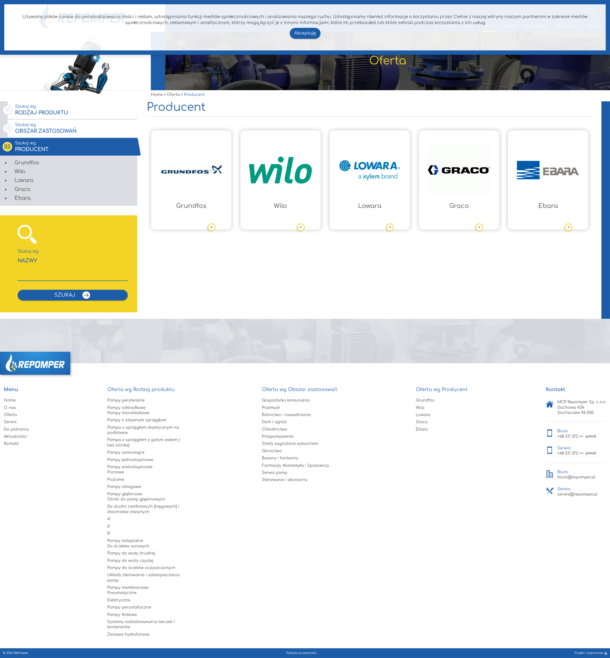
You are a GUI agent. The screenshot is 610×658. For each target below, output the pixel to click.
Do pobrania (16, 429)
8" (108, 533)
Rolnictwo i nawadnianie (286, 415)
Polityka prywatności (301, 653)
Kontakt (11, 444)
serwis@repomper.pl (577, 494)
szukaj (65, 295)
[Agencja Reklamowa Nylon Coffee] (605, 653)
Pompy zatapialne (125, 541)
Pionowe (115, 472)
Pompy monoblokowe (128, 413)
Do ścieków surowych (128, 546)
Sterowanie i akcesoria (284, 480)
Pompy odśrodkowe (126, 408)
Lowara (24, 180)
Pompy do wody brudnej (131, 553)
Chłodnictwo (274, 429)
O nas (10, 408)
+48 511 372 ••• (570, 436)
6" (108, 526)
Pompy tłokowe (122, 615)
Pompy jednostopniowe (130, 460)
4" (109, 519)
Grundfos (27, 163)
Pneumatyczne (122, 593)
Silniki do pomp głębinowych (136, 499)
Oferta (10, 415)
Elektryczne (118, 600)
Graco (22, 189)
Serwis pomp (274, 473)
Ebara (22, 198)
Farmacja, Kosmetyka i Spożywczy (295, 465)
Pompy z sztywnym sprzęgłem (136, 420)
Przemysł (271, 408)
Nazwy (28, 256)
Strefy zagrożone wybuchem (290, 444)
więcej (195, 227)
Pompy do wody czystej (130, 561)
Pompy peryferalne (126, 400)
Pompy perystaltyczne (129, 607)
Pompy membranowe (127, 587)
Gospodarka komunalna (286, 400)
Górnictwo (272, 451)
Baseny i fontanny (280, 458)
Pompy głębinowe (124, 494)
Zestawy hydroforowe (128, 634)
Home (10, 400)
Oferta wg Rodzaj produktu (141, 389)
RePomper (21, 653)
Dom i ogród (274, 422)
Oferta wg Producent (442, 389)
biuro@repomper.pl (576, 477)
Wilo (20, 171)
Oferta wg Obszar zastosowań (299, 389)
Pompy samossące (125, 452)
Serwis (10, 422)
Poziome (115, 479)
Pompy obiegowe (124, 487)
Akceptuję (305, 33)
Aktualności (15, 436)
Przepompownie (278, 436)
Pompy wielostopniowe (129, 467)
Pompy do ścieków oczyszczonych (141, 568)
